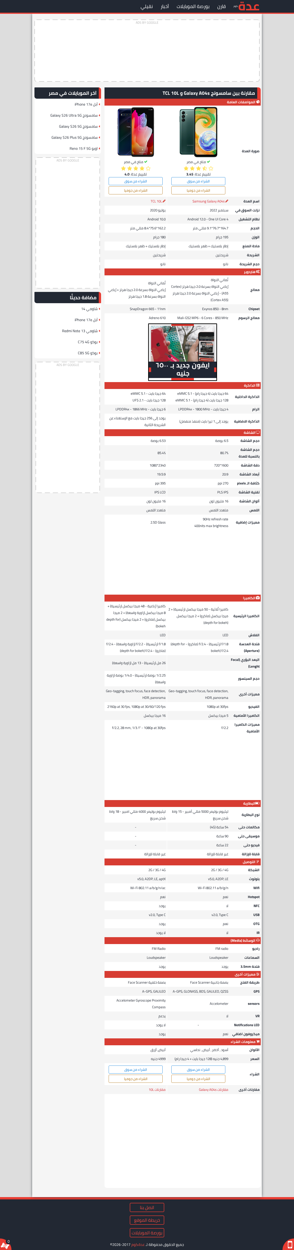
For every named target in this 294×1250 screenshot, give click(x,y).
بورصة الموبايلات (193, 6)
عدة (249, 5)
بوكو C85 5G (88, 352)
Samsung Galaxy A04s (208, 201)
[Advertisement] (147, 50)
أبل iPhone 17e (86, 104)
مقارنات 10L (157, 1089)
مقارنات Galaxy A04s (213, 1089)
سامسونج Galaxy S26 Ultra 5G (74, 115)
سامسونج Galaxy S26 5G (78, 126)
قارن (221, 6)
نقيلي (147, 6)
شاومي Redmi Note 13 (80, 330)
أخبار (165, 6)
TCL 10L (156, 201)
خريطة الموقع (147, 1220)
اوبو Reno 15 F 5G (84, 148)
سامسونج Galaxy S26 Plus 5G (74, 137)
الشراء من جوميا (198, 190)
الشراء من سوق (198, 181)
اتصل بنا (147, 1207)
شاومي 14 (89, 308)
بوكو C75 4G (88, 341)
